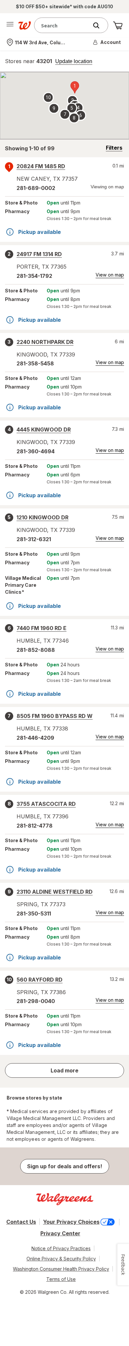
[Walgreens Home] (24, 25)
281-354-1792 (34, 276)
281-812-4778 (35, 825)
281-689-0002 (36, 188)
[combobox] (62, 25)
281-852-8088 (36, 650)
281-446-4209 (35, 737)
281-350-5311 (34, 913)
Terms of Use (61, 1279)
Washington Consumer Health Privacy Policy (61, 1269)
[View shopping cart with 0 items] (117, 25)
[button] (107, 42)
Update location (73, 61)
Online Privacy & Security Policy (61, 1258)
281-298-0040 (36, 1001)
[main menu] (10, 25)
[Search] (99, 25)
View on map (110, 275)
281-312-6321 (34, 539)
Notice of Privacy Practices (61, 1248)
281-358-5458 (35, 363)
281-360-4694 (36, 451)
